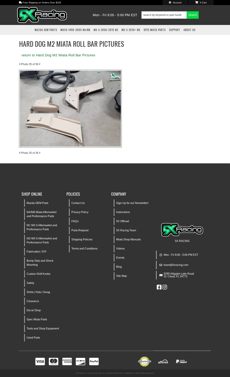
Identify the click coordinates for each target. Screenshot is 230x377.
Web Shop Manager (145, 373)
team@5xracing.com (176, 265)
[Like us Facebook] (159, 288)
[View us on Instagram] (164, 288)
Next (39, 64)
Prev (19, 64)
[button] (170, 15)
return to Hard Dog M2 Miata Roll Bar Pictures (58, 55)
